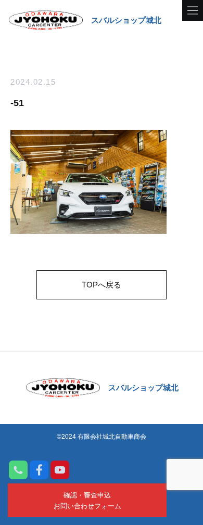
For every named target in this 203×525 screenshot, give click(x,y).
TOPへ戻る (101, 284)
